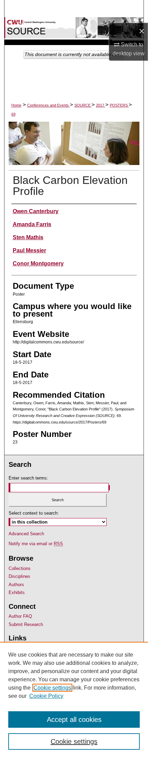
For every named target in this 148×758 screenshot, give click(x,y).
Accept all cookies (74, 719)
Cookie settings (52, 688)
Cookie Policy (46, 696)
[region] (74, 700)
